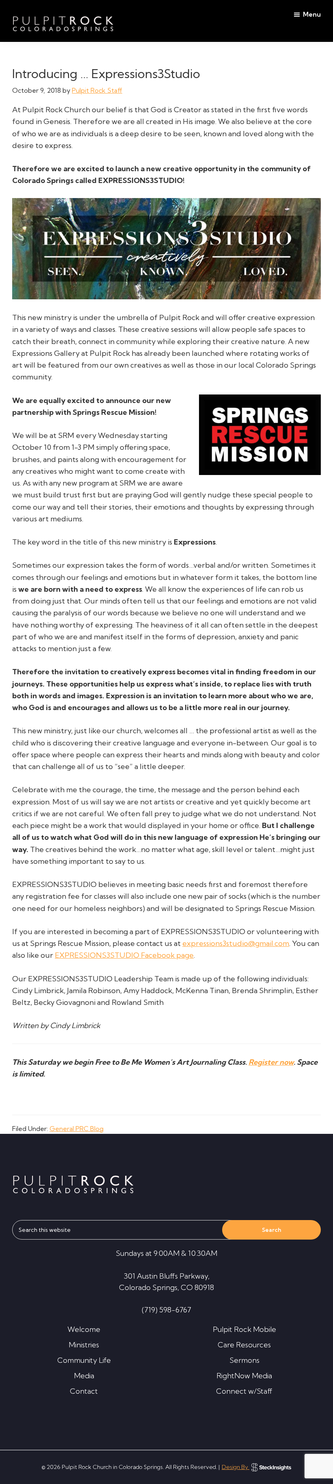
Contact (84, 1391)
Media (84, 1375)
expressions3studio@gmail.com (235, 943)
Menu (312, 14)
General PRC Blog (77, 1128)
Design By (235, 1467)
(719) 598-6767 (166, 1309)
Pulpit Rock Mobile (244, 1329)
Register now (271, 1062)
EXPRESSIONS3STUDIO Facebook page (124, 955)
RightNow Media (244, 1375)
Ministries (84, 1344)
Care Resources (244, 1344)
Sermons (244, 1360)
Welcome (83, 1329)
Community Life (84, 1360)
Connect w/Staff (244, 1391)
